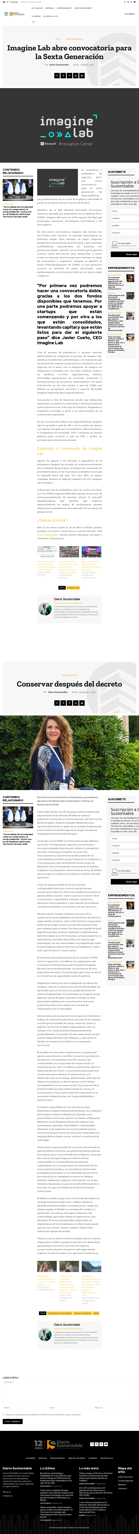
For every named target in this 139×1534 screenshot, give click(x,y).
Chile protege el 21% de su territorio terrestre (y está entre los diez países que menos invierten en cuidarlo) (96, 1477)
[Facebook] (125, 2)
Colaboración (8, 204)
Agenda (111, 293)
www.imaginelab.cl (48, 534)
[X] (131, 2)
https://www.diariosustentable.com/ (68, 603)
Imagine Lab (73, 588)
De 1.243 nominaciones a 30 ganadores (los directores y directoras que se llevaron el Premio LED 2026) (96, 1492)
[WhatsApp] (75, 75)
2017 (58, 39)
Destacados (45, 1486)
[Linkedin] (82, 75)
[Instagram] (128, 2)
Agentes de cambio (87, 1484)
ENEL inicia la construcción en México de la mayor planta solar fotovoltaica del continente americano (104, 641)
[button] (33, 22)
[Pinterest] (69, 75)
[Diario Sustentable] (45, 609)
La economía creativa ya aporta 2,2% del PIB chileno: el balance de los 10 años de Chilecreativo (116, 283)
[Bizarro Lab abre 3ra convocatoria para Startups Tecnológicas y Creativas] (91, 551)
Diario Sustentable (59, 65)
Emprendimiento (74, 39)
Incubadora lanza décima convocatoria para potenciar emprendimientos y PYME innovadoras (68, 567)
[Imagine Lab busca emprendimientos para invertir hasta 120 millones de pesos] (47, 551)
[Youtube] (134, 2)
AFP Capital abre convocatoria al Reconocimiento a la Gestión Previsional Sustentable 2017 (34, 641)
